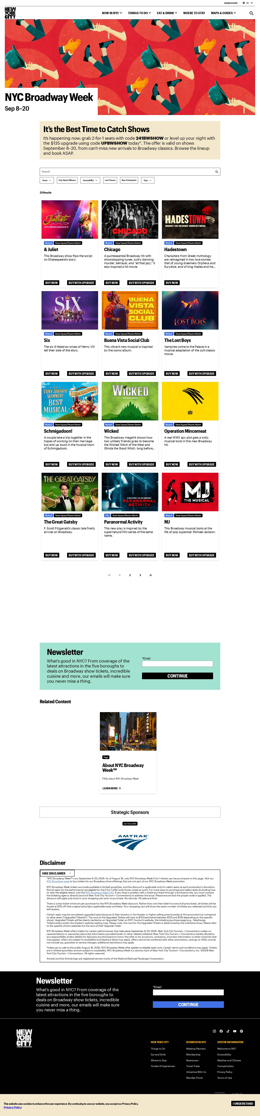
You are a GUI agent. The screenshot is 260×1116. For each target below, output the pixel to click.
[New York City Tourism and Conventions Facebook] (221, 1031)
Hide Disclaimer (56, 873)
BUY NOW (51, 282)
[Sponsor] (130, 849)
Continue (177, 675)
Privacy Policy (13, 1107)
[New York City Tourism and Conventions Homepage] (24, 1038)
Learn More (110, 788)
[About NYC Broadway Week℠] (128, 731)
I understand (243, 1103)
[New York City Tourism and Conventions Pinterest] (241, 1031)
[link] (58, 881)
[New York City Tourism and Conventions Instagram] (214, 1031)
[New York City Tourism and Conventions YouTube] (235, 1031)
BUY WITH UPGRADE (81, 282)
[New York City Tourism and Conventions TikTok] (228, 1031)
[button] (112, 13)
